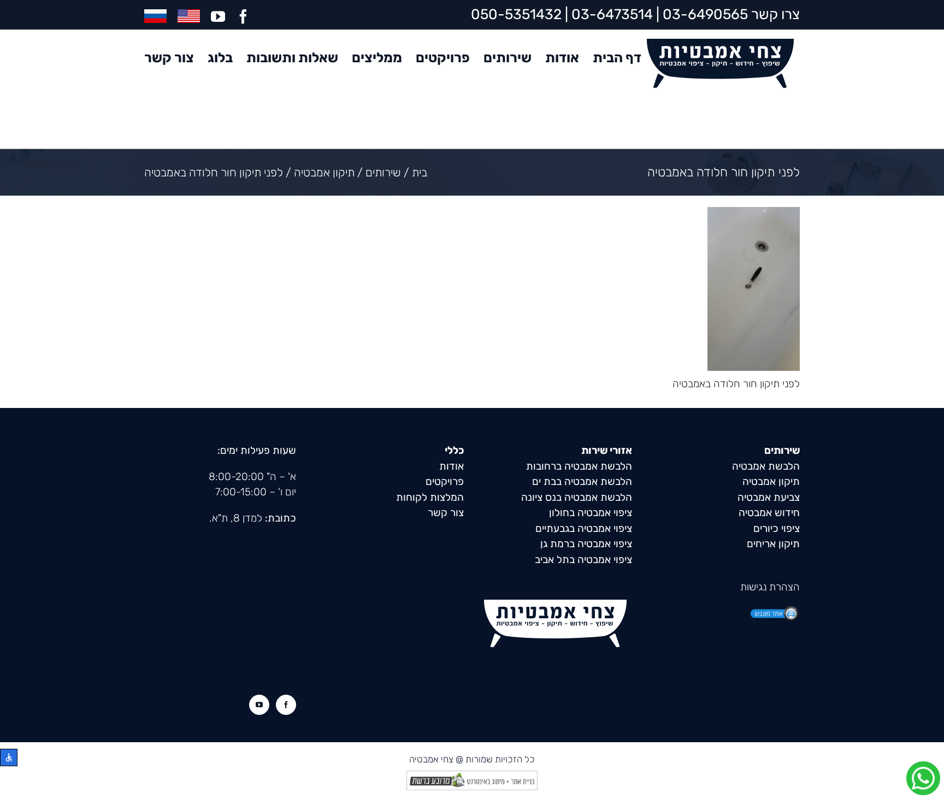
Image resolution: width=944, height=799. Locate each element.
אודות (451, 466)
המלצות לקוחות (430, 497)
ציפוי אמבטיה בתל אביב (583, 559)
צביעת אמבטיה (769, 497)
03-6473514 (612, 14)
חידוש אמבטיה (769, 512)
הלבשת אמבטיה (766, 466)
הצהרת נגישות (770, 587)
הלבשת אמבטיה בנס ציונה (576, 497)
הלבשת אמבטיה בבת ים (582, 481)
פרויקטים (445, 481)
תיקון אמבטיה (771, 481)
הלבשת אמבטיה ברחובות (579, 466)
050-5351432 (516, 14)
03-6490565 (705, 14)
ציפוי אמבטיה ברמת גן (586, 543)
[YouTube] (259, 705)
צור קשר (446, 512)
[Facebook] (286, 705)
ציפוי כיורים (776, 528)
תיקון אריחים (773, 543)
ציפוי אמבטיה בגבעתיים (583, 528)
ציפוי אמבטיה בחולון (590, 512)
